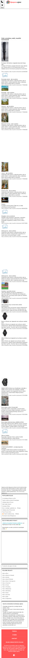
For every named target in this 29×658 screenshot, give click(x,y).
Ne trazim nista (9, 515)
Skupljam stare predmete (8, 216)
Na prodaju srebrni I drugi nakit (9, 407)
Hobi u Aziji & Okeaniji (7, 579)
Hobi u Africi (5, 573)
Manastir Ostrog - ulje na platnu (9, 124)
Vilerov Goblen (5, 435)
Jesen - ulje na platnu (7, 173)
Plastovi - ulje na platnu (7, 106)
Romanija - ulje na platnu (7, 92)
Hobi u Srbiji (5, 596)
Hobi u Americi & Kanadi (8, 575)
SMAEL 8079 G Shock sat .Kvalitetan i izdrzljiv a (13, 388)
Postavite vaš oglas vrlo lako (9, 566)
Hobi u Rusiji (5, 592)
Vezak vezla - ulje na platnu (8, 190)
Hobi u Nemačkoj (6, 590)
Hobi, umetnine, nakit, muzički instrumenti (11, 71)
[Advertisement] (14, 20)
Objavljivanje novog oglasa (14, 642)
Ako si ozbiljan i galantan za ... (11, 508)
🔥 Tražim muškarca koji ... (10, 514)
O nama (14, 635)
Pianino (3, 204)
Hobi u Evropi (5, 585)
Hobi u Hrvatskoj (6, 587)
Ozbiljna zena (8, 510)
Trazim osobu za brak (10, 500)
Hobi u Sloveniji (6, 594)
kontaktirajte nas (12, 625)
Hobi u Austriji (5, 577)
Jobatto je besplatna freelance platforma (12, 523)
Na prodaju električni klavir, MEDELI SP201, (12, 422)
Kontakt (14, 638)
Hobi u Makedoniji (6, 588)
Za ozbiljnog (9, 498)
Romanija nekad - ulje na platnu (9, 79)
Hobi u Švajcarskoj (6, 598)
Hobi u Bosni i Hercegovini (8, 581)
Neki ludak (6, 504)
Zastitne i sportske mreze (8, 291)
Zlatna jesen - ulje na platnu (8, 231)
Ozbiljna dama (7, 502)
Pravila (14, 631)
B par (6, 512)
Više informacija (20, 491)
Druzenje (6, 506)
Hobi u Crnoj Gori (6, 583)
